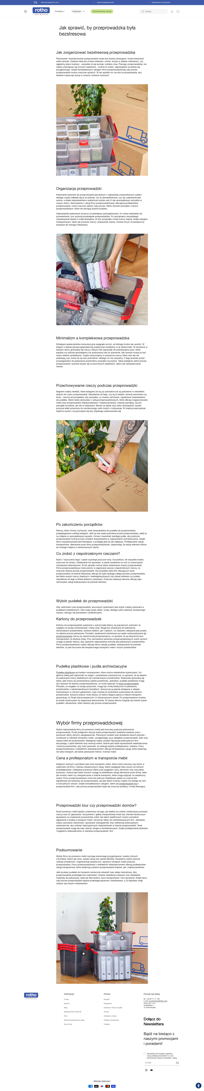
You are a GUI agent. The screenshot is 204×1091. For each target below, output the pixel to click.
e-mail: (146, 1001)
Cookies (107, 1024)
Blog (65, 1008)
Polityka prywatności (111, 1020)
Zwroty (106, 1012)
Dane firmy (68, 1024)
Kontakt (106, 999)
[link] (178, 11)
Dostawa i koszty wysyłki (113, 1008)
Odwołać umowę (110, 1016)
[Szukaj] (143, 11)
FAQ (65, 1016)
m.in (111, 737)
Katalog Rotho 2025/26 (72, 1012)
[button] (28, 11)
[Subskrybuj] (177, 1062)
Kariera (66, 1003)
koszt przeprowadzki (129, 683)
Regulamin (108, 1003)
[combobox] (153, 11)
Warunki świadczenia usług (74, 1020)
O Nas (66, 999)
